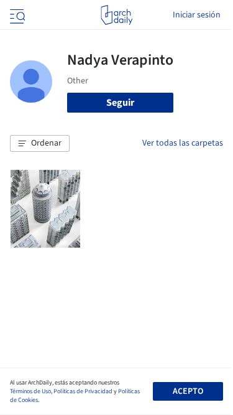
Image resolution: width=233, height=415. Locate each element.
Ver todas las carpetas (182, 143)
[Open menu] (16, 15)
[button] (40, 143)
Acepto (188, 391)
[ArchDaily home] (116, 15)
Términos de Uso (30, 391)
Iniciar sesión (197, 15)
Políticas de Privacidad (82, 391)
